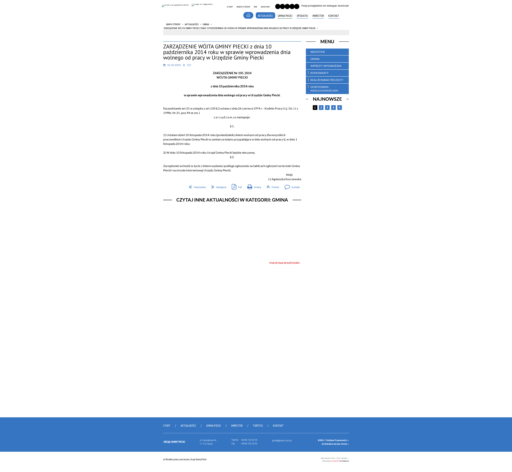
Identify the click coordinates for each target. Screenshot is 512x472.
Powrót (271, 186)
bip (346, 16)
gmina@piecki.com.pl (282, 440)
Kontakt (174, 54)
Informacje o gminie (182, 35)
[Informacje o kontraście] (296, 6)
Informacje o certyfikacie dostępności (257, 459)
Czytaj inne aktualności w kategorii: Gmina (232, 199)
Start (166, 425)
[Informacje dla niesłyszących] (292, 6)
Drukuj (253, 186)
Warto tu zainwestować (185, 40)
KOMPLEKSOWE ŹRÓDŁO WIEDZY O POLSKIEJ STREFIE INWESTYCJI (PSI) (185, 62)
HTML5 (291, 458)
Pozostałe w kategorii (284, 263)
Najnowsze (327, 99)
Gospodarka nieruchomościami (324, 88)
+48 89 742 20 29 (249, 440)
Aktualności (188, 425)
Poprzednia (196, 186)
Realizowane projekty (326, 79)
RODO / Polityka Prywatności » (333, 440)
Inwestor (237, 425)
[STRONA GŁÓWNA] (248, 15)
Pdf (235, 186)
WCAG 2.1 (306, 458)
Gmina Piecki (213, 425)
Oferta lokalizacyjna (183, 49)
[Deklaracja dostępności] (287, 6)
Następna (217, 186)
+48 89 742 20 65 (249, 443)
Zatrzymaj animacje (277, 6)
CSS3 (296, 458)
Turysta (258, 425)
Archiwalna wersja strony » (335, 444)
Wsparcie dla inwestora (184, 44)
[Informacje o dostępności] (282, 6)
